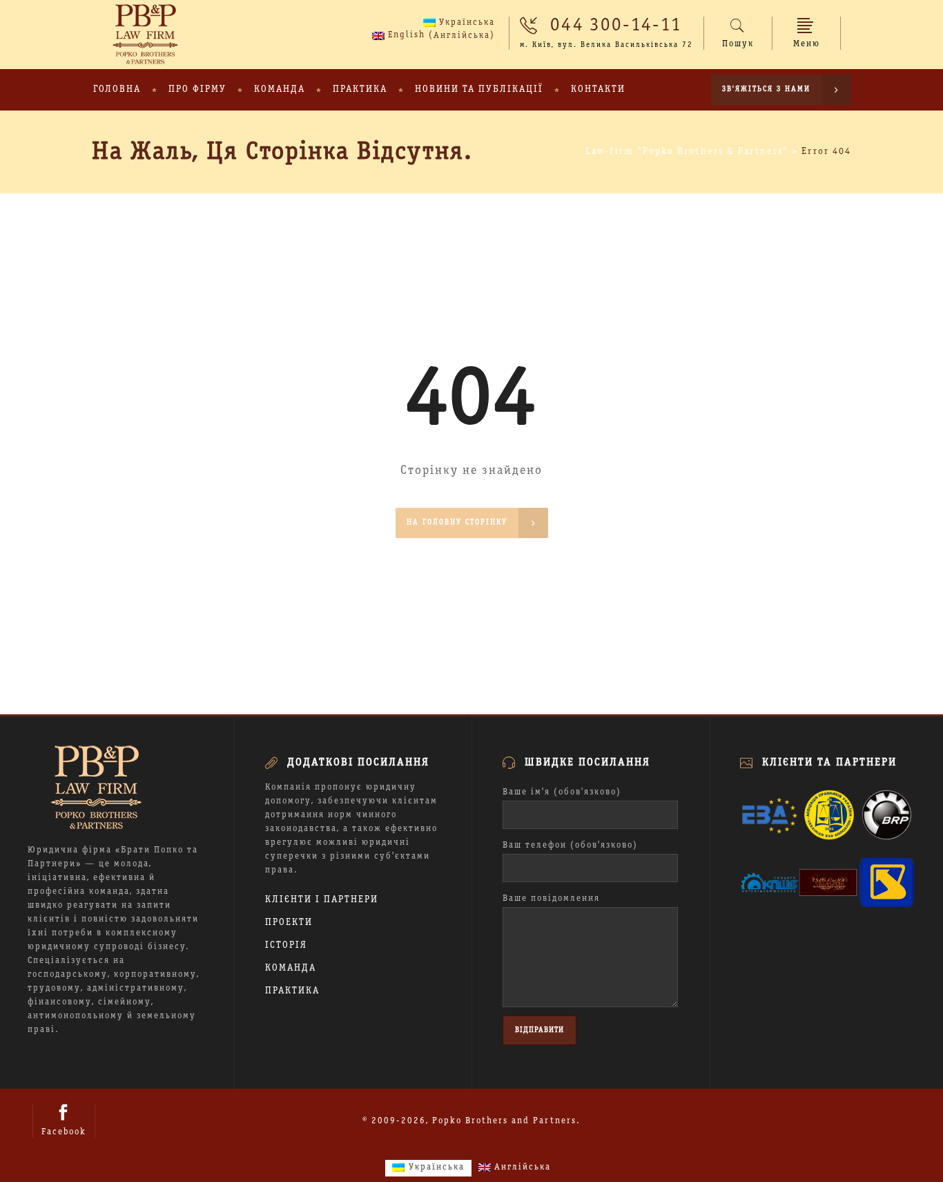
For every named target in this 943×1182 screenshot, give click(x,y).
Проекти (289, 922)
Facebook (63, 1132)
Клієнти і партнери (321, 899)
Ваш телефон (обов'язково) (570, 845)
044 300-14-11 (616, 25)
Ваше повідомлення (551, 899)
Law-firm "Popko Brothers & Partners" (686, 151)
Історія (286, 945)
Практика (292, 990)
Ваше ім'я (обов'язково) (562, 792)
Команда (290, 968)
